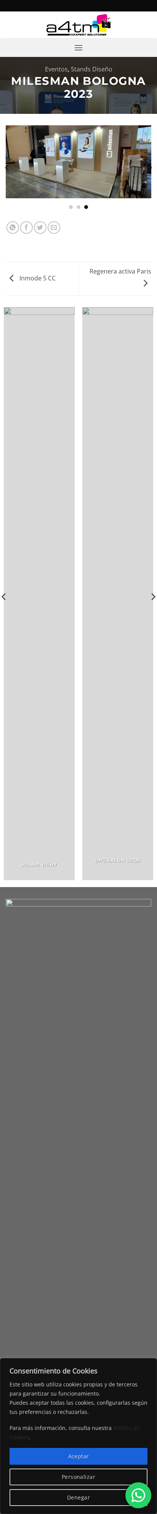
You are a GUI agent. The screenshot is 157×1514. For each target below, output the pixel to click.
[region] (78, 1436)
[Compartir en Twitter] (40, 227)
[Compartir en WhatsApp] (12, 227)
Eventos (56, 69)
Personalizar (78, 1476)
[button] (78, 47)
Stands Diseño (91, 69)
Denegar (78, 1497)
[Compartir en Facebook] (26, 227)
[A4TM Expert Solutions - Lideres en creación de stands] (78, 25)
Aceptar (78, 1456)
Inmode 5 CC (37, 278)
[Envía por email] (54, 227)
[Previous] (7, 167)
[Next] (149, 167)
